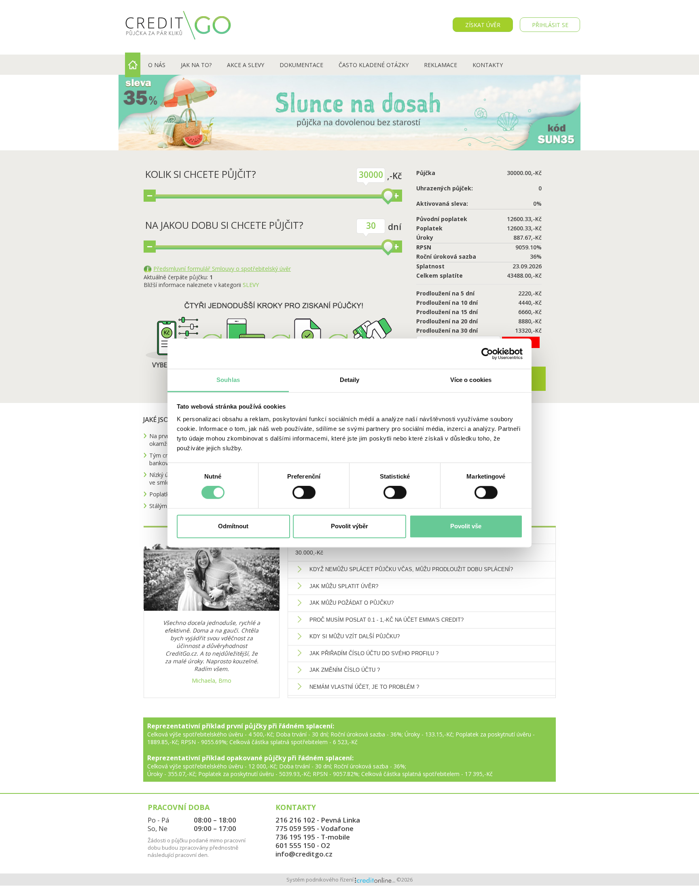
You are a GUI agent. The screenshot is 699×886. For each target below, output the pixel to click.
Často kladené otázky (374, 65)
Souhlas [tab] (228, 379)
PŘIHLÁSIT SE (550, 25)
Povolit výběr (349, 526)
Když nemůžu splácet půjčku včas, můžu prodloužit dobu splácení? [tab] (411, 569)
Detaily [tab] (350, 379)
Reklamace (440, 65)
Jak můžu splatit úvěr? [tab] (343, 586)
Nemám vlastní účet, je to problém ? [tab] (364, 687)
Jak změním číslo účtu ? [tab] (344, 670)
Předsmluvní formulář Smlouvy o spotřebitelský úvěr (222, 268)
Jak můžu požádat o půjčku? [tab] (351, 603)
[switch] (304, 492)
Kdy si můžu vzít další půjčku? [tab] (354, 636)
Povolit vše (465, 526)
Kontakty (487, 65)
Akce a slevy (245, 65)
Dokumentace (301, 65)
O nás (156, 65)
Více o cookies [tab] (470, 379)
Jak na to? (196, 65)
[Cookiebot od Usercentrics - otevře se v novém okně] (487, 354)
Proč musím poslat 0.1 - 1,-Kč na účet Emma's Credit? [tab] (386, 620)
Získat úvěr (482, 25)
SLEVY (251, 285)
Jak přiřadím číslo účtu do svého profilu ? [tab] (373, 653)
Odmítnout (233, 526)
